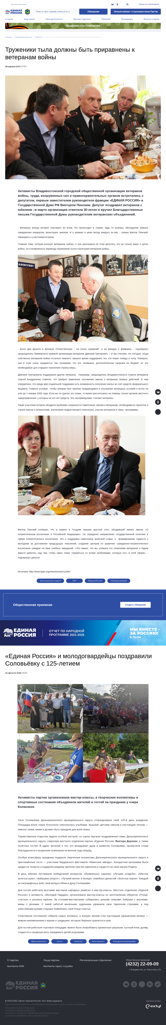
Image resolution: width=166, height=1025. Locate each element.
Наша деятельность (54, 19)
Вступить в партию (152, 19)
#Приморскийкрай (119, 581)
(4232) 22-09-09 (142, 963)
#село (59, 941)
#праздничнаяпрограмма (124, 941)
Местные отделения (82, 19)
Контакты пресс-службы (58, 966)
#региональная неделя (50, 581)
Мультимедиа (127, 19)
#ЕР (74, 581)
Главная (8, 37)
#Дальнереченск (38, 941)
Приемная (106, 19)
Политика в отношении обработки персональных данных (32, 1013)
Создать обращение (135, 605)
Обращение (93, 11)
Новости (39, 37)
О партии (9, 19)
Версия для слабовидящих (149, 4)
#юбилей (78, 941)
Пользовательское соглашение (19, 1008)
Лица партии (29, 19)
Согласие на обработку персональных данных (26, 1016)
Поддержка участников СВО (83, 26)
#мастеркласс (98, 941)
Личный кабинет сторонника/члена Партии (136, 11)
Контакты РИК (15, 966)
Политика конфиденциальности (20, 1010)
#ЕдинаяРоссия (95, 581)
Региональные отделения (95, 960)
